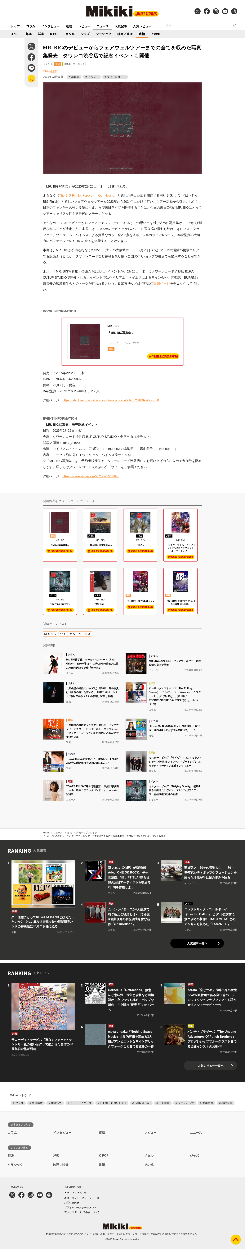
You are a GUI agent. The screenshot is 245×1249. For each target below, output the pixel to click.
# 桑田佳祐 (35, 1103)
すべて (15, 33)
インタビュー (50, 26)
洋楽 (41, 33)
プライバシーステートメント (80, 1207)
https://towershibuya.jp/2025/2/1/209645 (90, 476)
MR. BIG (50, 634)
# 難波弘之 (55, 1103)
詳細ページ (162, 283)
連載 (69, 26)
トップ (15, 26)
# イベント (91, 76)
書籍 (142, 33)
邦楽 (29, 33)
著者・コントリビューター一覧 (81, 1198)
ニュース (102, 26)
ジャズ (85, 33)
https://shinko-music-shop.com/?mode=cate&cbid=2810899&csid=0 (110, 400)
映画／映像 (125, 33)
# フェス (18, 1103)
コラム (30, 26)
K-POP (54, 33)
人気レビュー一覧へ (211, 1066)
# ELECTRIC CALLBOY (112, 1103)
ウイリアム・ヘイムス (75, 634)
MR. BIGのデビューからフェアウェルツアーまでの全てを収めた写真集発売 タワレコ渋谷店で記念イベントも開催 (106, 836)
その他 (155, 33)
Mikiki (46, 832)
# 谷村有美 (225, 1103)
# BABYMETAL (141, 1103)
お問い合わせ (71, 1202)
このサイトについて (75, 1193)
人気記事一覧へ (197, 943)
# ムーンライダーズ (79, 1103)
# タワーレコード (115, 76)
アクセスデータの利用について (81, 1212)
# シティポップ (185, 1103)
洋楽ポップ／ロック (74, 64)
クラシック (103, 33)
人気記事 (121, 26)
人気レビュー (142, 26)
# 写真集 (74, 76)
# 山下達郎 (162, 1103)
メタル (70, 33)
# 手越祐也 (206, 1103)
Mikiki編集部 (50, 71)
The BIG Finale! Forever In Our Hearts (86, 195)
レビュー (84, 26)
